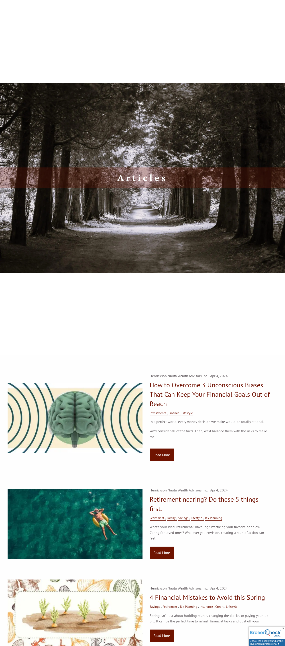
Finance (174, 413)
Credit (219, 606)
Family (171, 518)
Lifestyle (187, 413)
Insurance (206, 606)
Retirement (157, 518)
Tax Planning (213, 518)
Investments (158, 413)
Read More (162, 455)
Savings (183, 518)
